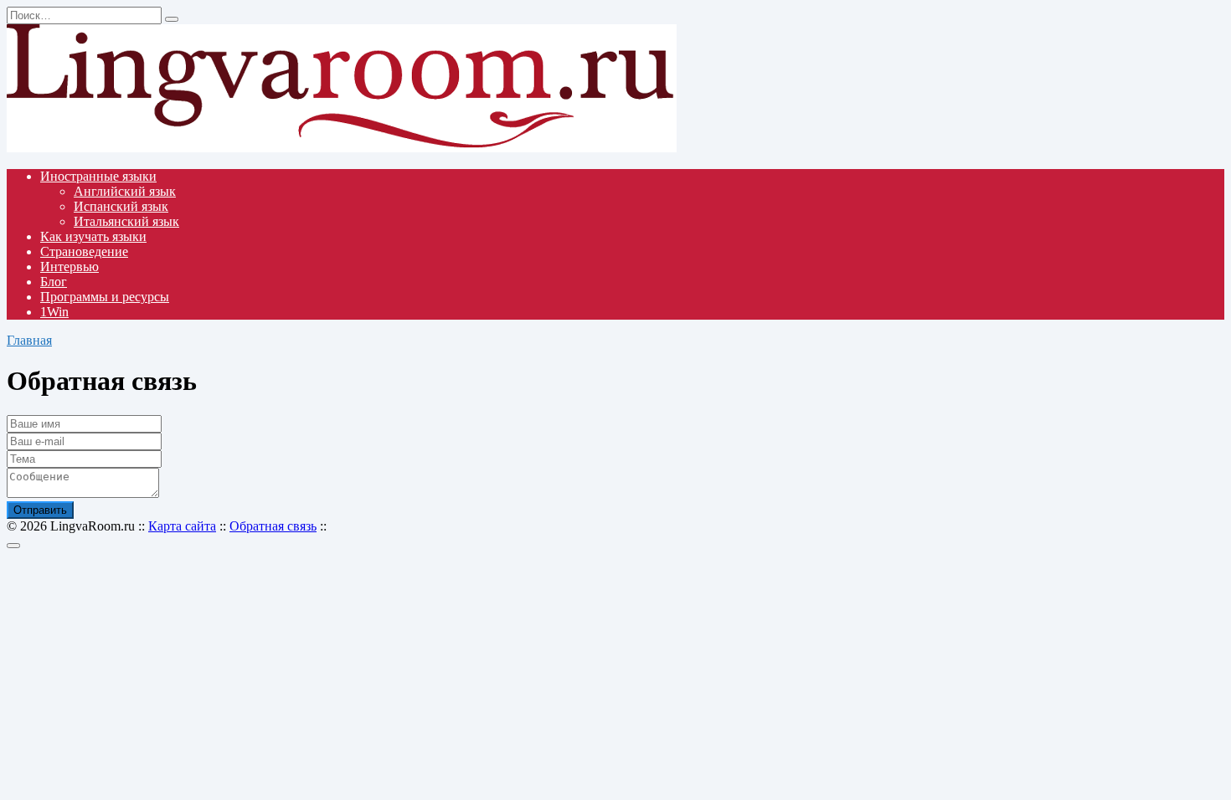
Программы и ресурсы (104, 297)
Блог (53, 281)
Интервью (69, 266)
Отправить (40, 510)
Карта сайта (182, 526)
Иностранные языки (98, 176)
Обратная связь (273, 526)
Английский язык (125, 191)
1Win (54, 312)
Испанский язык (121, 206)
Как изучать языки (93, 236)
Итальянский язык (126, 221)
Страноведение (84, 251)
